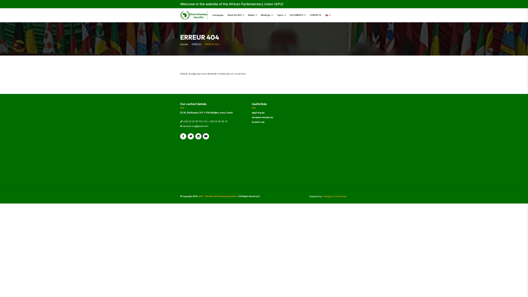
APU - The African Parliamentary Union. (218, 196)
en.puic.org (258, 122)
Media (251, 15)
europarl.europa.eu (262, 117)
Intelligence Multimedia (334, 196)
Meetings (265, 15)
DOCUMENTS (296, 15)
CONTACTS (315, 15)
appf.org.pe (258, 112)
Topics (280, 15)
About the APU (235, 15)
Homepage (217, 15)
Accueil (184, 44)
